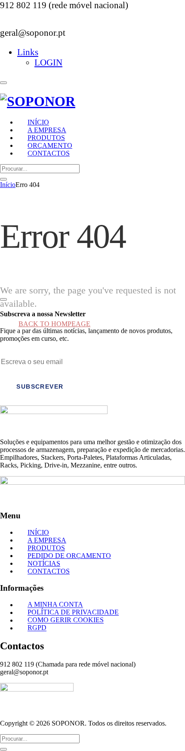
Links (27, 52)
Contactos (49, 153)
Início (7, 184)
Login (48, 62)
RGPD (37, 628)
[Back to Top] (3, 299)
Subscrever (39, 386)
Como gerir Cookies (66, 620)
